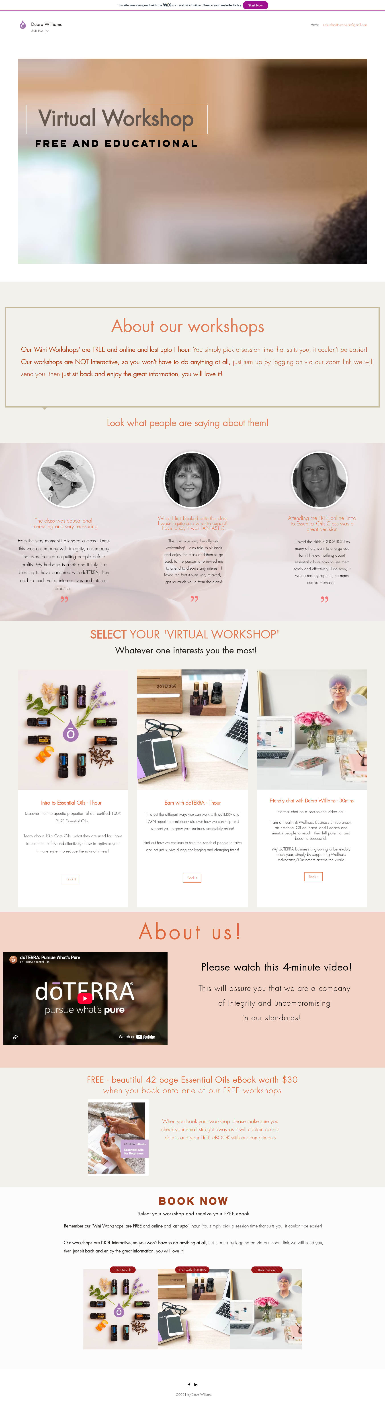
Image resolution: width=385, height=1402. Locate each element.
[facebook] (189, 1384)
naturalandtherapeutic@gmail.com (345, 25)
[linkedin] (196, 1384)
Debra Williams (46, 24)
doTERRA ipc (40, 31)
